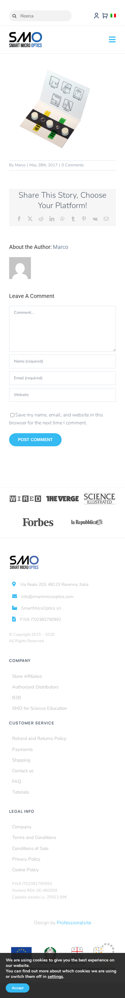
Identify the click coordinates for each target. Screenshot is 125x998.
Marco (20, 165)
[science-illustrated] (99, 494)
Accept (17, 988)
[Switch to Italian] (113, 16)
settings (55, 976)
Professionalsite (74, 922)
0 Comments (73, 165)
